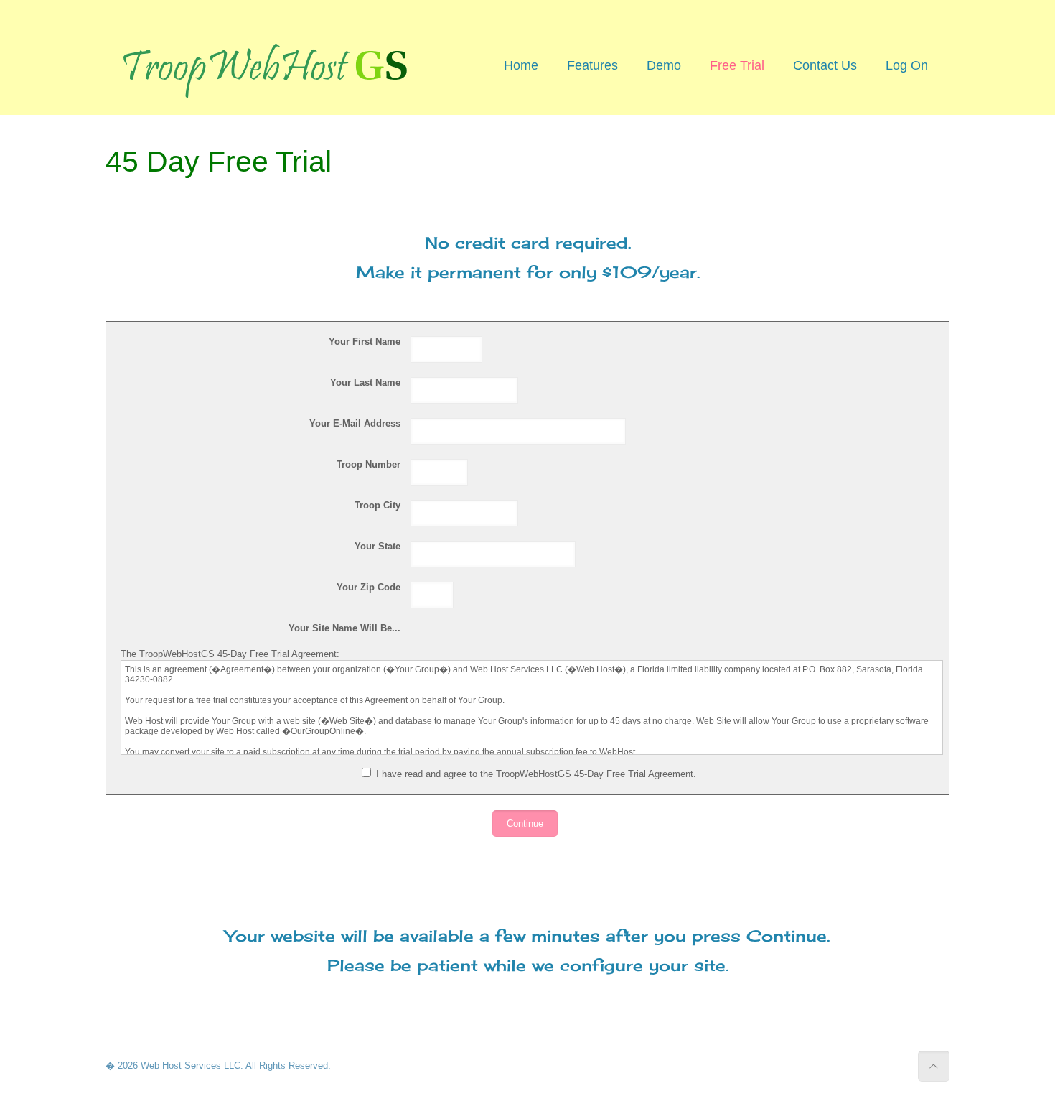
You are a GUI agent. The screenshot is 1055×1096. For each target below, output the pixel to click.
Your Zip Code (368, 587)
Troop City (377, 505)
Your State (377, 546)
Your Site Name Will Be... (344, 628)
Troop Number (368, 464)
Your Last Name (365, 382)
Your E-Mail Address (354, 423)
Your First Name (364, 341)
